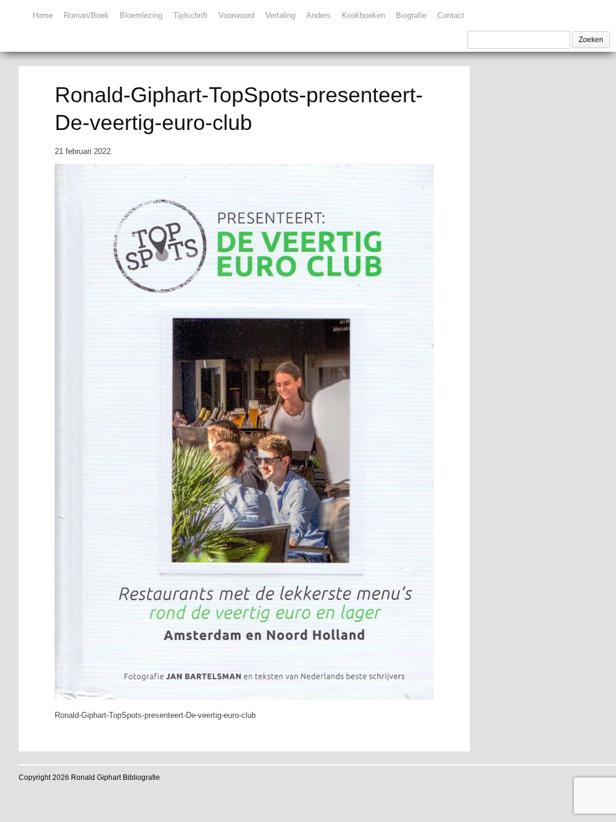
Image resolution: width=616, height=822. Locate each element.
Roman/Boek (86, 15)
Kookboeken (363, 15)
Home (42, 15)
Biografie (411, 15)
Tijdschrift (190, 15)
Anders (318, 15)
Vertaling (280, 15)
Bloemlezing (141, 15)
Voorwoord (236, 15)
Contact (450, 15)
